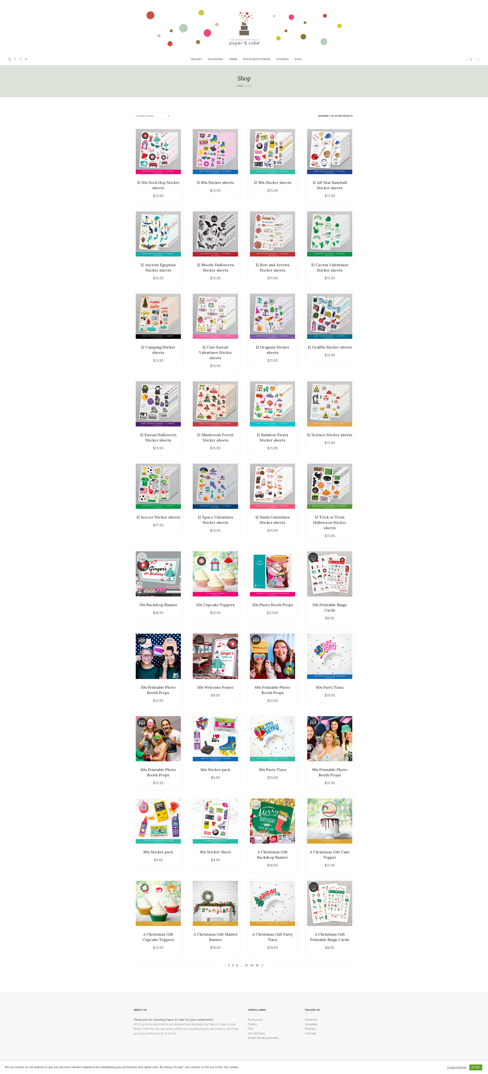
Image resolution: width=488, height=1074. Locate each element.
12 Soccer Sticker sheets (158, 517)
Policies (252, 1024)
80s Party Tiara (330, 687)
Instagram (311, 1024)
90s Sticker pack (158, 852)
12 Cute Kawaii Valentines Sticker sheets (215, 352)
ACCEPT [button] (476, 1067)
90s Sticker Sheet (215, 852)
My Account (255, 1020)
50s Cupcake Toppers (215, 604)
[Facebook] (15, 59)
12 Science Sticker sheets (329, 434)
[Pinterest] (20, 59)
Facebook (311, 1020)
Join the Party (256, 1033)
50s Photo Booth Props (272, 604)
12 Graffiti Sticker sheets (330, 347)
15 (257, 965)
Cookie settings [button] (456, 1067)
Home (240, 86)
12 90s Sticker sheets (272, 182)
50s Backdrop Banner (158, 604)
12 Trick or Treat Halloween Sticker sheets (329, 522)
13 (246, 965)
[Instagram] (9, 59)
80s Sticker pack (215, 769)
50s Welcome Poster (215, 687)
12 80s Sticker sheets (215, 182)
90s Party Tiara (272, 769)
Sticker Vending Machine (263, 1038)
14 (251, 965)
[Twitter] (26, 59)
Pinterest (310, 1029)
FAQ (250, 1029)
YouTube (310, 1033)
